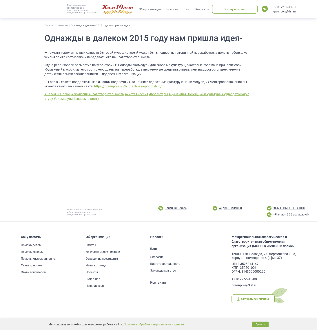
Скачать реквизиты (255, 299)
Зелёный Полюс (176, 208)
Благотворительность (165, 264)
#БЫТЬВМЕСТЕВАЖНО (289, 208)
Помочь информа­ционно (38, 258)
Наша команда (96, 265)
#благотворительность (106, 94)
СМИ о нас (93, 279)
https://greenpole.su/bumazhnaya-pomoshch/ (128, 86)
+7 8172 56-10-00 (284, 7)
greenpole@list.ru (284, 11)
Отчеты (91, 245)
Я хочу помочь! (235, 9)
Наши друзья (95, 285)
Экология (156, 257)
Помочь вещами (32, 252)
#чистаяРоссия (136, 94)
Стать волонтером (33, 272)
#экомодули (63, 99)
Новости (156, 237)
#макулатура (210, 94)
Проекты (92, 272)
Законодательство (163, 270)
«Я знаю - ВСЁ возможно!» (291, 214)
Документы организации (103, 252)
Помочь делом (31, 245)
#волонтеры (158, 94)
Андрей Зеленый (230, 208)
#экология (79, 94)
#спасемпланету (86, 99)
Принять (260, 324)
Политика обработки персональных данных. (154, 324)
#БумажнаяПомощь (184, 94)
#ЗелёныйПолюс (57, 94)
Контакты (158, 282)
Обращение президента (102, 258)
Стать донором (31, 265)
